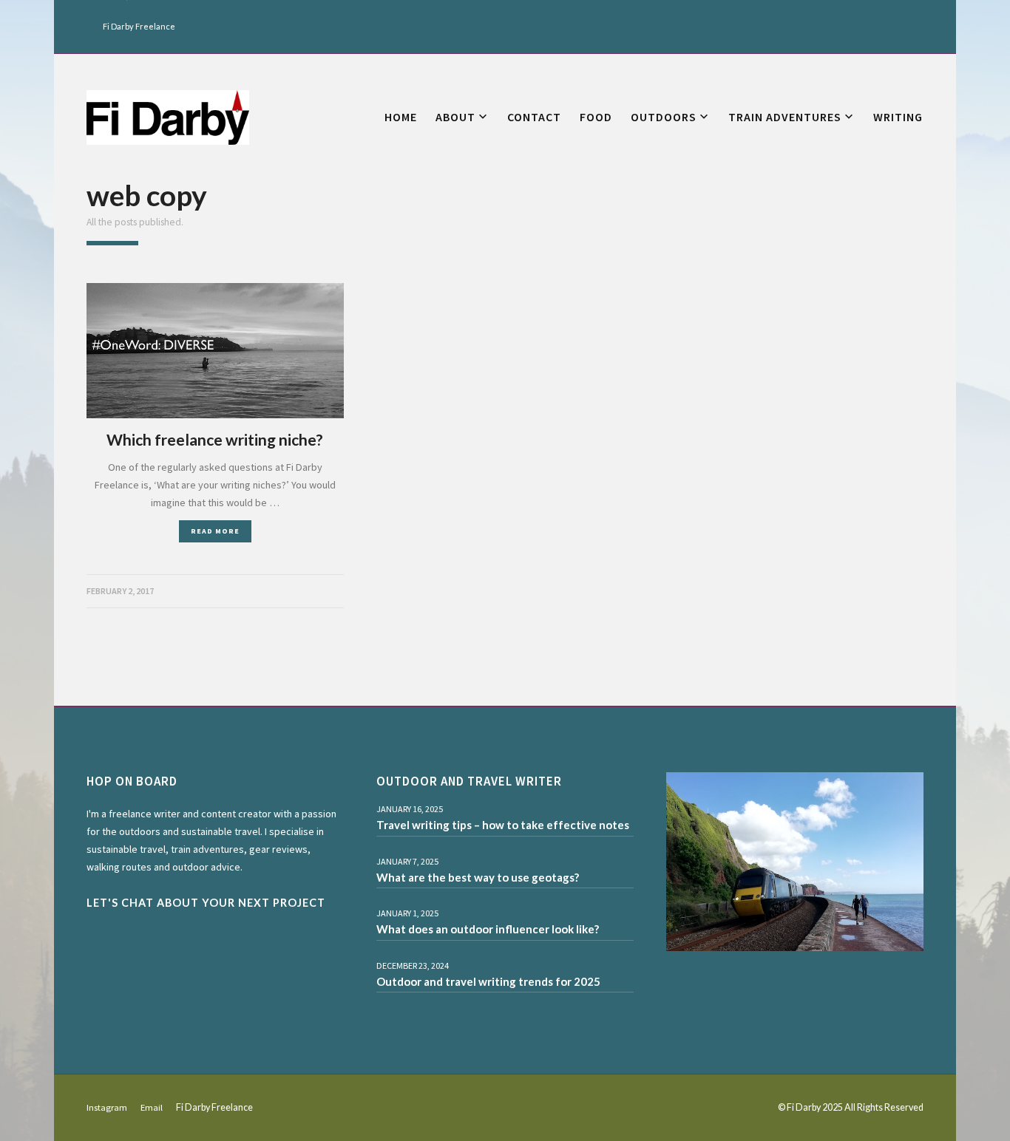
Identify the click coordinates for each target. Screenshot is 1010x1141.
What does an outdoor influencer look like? (487, 929)
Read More (215, 531)
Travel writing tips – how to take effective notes (502, 824)
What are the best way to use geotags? (477, 877)
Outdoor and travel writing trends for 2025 (488, 981)
